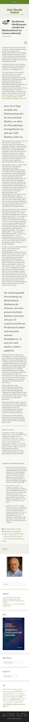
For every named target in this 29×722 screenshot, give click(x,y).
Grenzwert (5, 533)
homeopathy (10, 693)
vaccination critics (10, 704)
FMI (5, 693)
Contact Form (19, 715)
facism (4, 693)
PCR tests (11, 697)
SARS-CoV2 (15, 700)
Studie (21, 533)
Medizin (17, 533)
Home (4, 713)
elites (24, 691)
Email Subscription (11, 713)
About (17, 713)
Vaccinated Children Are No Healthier (12, 597)
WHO (8, 706)
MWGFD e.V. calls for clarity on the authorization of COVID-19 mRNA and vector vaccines (14, 601)
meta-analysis (21, 694)
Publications (4, 715)
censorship (12, 689)
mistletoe (9, 696)
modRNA (13, 696)
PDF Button (26, 42)
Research (5, 700)
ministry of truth (5, 696)
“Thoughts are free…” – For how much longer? (14, 604)
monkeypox (17, 696)
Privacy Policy (12, 715)
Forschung (18, 529)
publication (19, 697)
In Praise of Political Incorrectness (13, 536)
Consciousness (10, 691)
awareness (8, 689)
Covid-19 (17, 691)
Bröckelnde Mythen (9, 529)
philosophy (15, 697)
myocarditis (5, 697)
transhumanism (19, 702)
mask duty (19, 693)
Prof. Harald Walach (14, 11)
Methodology (23, 713)
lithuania (15, 693)
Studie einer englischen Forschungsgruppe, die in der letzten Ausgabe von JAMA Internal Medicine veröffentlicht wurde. (14, 96)
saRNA (9, 700)
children (16, 689)
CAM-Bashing (16, 531)
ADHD (4, 689)
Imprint (25, 715)
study (10, 702)
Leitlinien (11, 533)
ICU (13, 693)
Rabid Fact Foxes (7, 605)
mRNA (21, 696)
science (22, 700)
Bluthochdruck (8, 531)
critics (22, 691)
